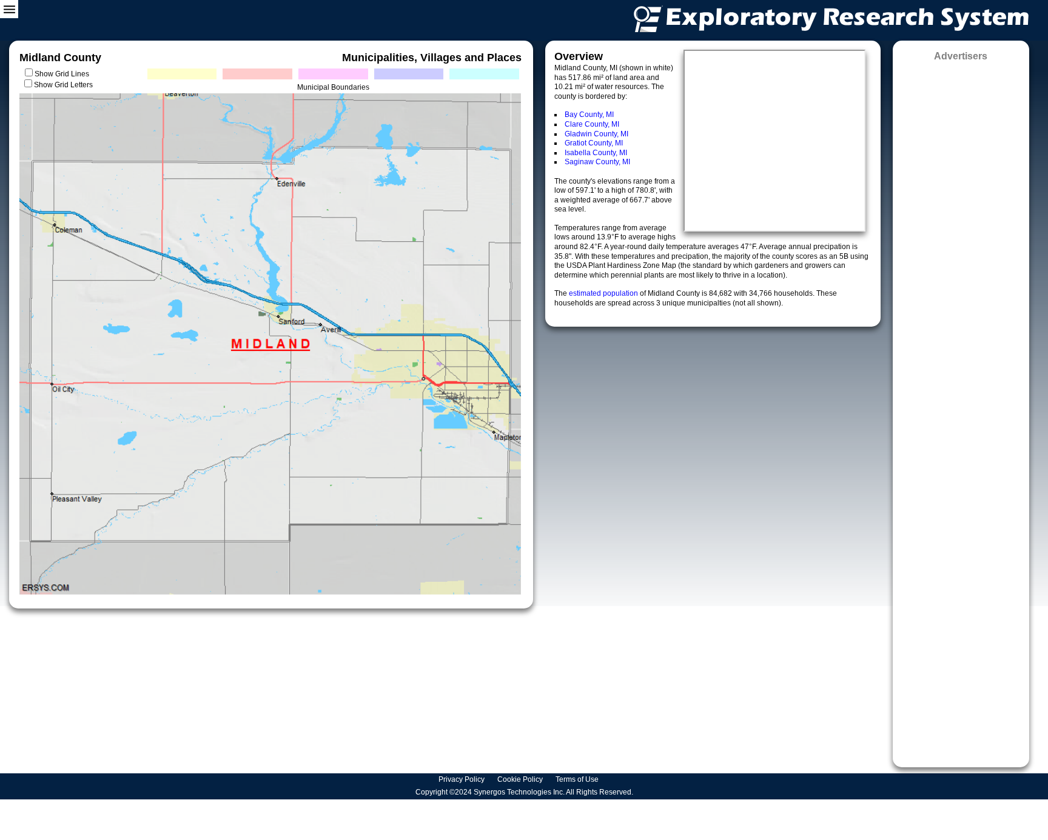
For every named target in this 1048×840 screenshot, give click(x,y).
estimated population (604, 293)
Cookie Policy (521, 779)
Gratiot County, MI (594, 143)
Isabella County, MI (596, 152)
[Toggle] (9, 9)
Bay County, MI (589, 114)
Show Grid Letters (63, 85)
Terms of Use (578, 779)
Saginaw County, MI (597, 162)
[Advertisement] (961, 410)
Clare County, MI (592, 124)
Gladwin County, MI (596, 134)
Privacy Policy (462, 779)
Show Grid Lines (64, 74)
